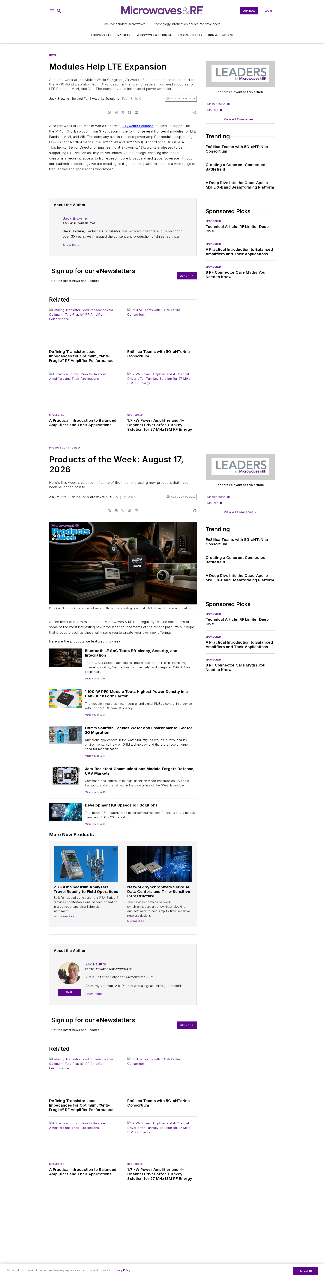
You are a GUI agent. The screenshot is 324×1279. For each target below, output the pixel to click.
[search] (59, 11)
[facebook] (109, 112)
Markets (123, 35)
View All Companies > (240, 119)
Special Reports (190, 35)
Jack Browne (59, 98)
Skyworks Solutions (104, 98)
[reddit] (129, 112)
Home (52, 54)
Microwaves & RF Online (154, 35)
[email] (136, 112)
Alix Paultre (58, 497)
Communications (220, 35)
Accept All (306, 1271)
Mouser (212, 110)
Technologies (101, 35)
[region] (162, 1271)
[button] (52, 11)
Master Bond (216, 104)
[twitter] (123, 112)
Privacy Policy (122, 1270)
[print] (195, 112)
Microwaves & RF (100, 497)
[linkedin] (116, 112)
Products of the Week (65, 447)
